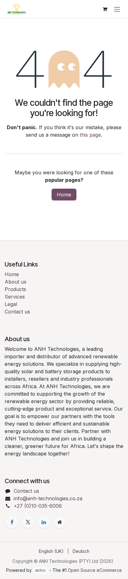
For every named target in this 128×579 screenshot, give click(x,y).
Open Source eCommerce (95, 570)
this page (90, 135)
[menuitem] (51, 551)
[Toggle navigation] (117, 9)
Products (15, 289)
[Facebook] (12, 522)
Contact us (17, 311)
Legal (11, 304)
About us (15, 282)
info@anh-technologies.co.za (48, 498)
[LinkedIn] (44, 522)
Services (15, 297)
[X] (28, 522)
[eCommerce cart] (104, 9)
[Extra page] (59, 522)
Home (64, 194)
